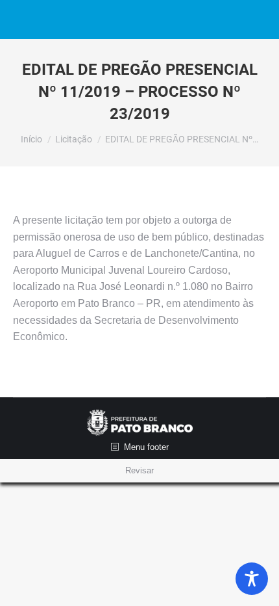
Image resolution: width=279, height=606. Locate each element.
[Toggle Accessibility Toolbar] (251, 578)
